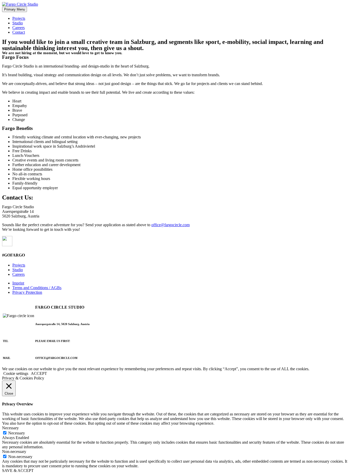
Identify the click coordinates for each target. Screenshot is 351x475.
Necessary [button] (10, 428)
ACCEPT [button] (39, 373)
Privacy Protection (27, 292)
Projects (18, 18)
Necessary (16, 433)
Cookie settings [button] (15, 373)
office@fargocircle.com (170, 225)
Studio (17, 23)
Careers (18, 27)
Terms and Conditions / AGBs (36, 288)
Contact (18, 32)
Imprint (18, 283)
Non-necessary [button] (14, 451)
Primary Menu (14, 9)
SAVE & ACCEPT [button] (18, 470)
